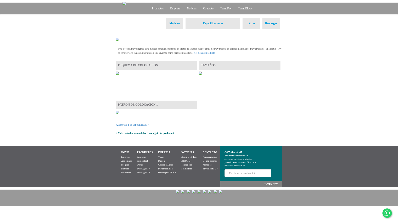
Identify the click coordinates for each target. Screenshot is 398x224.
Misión (161, 160)
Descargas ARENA (167, 172)
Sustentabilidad (165, 168)
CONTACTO (210, 152)
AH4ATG (186, 160)
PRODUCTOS (145, 152)
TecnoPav (226, 8)
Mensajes (207, 164)
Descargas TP (143, 168)
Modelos (174, 23)
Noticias (192, 8)
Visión (161, 157)
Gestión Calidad (165, 164)
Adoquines (126, 160)
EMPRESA (164, 152)
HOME (125, 152)
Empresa (175, 8)
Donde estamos (210, 160)
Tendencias (186, 164)
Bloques (125, 164)
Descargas (271, 23)
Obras (251, 23)
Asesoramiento (210, 157)
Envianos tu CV (210, 168)
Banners (125, 168)
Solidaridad (186, 168)
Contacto (208, 8)
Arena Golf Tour (189, 157)
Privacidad (126, 172)
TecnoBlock (245, 8)
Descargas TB (143, 172)
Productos (158, 8)
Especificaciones (213, 23)
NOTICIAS (187, 152)
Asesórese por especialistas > (132, 124)
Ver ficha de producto (204, 52)
